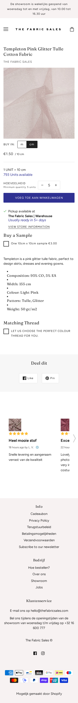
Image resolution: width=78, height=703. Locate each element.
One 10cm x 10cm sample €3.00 (34, 243)
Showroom (39, 581)
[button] (74, 437)
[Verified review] (37, 447)
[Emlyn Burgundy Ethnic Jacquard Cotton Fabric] (15, 425)
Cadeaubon (39, 514)
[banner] (38, 29)
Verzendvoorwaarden (39, 540)
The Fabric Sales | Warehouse (30, 216)
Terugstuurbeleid (39, 527)
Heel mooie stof (23, 440)
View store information (29, 226)
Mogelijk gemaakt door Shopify (39, 694)
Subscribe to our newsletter (39, 547)
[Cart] (72, 29)
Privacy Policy (39, 520)
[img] (35, 653)
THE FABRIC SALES (17, 61)
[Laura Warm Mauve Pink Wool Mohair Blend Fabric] (67, 425)
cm (31, 144)
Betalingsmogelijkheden (39, 534)
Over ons (39, 574)
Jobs (39, 587)
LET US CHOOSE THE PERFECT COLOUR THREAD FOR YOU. (40, 333)
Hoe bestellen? (39, 568)
